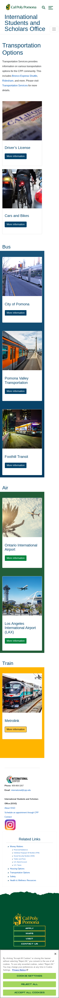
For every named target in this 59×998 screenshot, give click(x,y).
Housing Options (17, 869)
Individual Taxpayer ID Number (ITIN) (26, 853)
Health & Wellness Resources (23, 880)
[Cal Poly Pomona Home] (21, 7)
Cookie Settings (29, 976)
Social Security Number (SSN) (24, 856)
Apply (29, 928)
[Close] (55, 954)
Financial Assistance (21, 850)
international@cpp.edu (21, 790)
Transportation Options (20, 872)
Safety (13, 876)
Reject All (29, 984)
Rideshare (7, 80)
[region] (29, 974)
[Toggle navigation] (54, 29)
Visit (29, 939)
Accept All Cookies (29, 992)
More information (17, 156)
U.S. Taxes (17, 865)
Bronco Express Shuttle (24, 76)
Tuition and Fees (20, 859)
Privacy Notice (19, 970)
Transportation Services (15, 85)
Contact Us (29, 944)
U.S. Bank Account (20, 862)
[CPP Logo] (26, 919)
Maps (29, 933)
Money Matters (16, 846)
